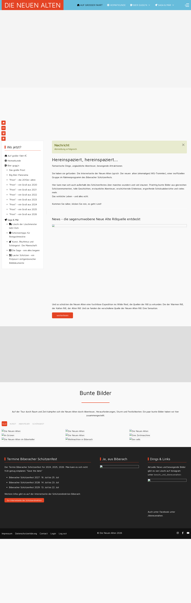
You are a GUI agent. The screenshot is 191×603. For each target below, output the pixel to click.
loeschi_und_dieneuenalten (167, 474)
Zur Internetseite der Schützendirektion (24, 500)
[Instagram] (178, 533)
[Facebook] (182, 533)
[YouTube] (188, 533)
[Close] (183, 145)
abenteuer (24, 424)
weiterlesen (62, 315)
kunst (13, 424)
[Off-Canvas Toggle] (187, 5)
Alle (4, 424)
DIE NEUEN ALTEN (32, 5)
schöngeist (38, 424)
